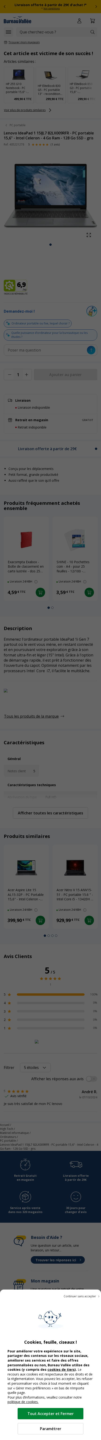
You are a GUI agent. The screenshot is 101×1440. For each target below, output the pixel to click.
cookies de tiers (61, 1369)
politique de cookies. (23, 1402)
